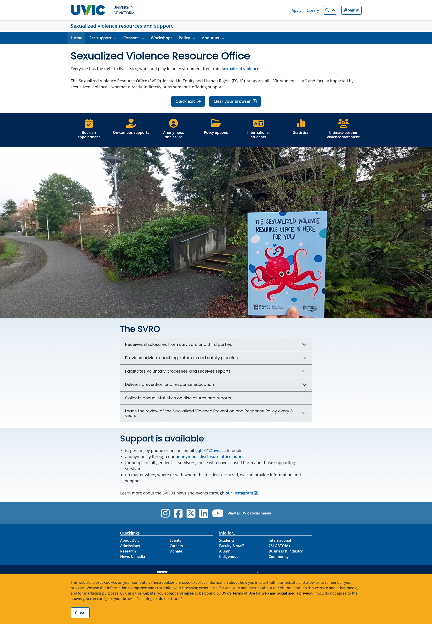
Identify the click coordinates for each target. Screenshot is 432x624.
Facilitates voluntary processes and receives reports (178, 371)
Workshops (162, 37)
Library (313, 10)
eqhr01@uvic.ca (210, 450)
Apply (297, 10)
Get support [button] (100, 37)
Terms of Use (243, 593)
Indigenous (228, 556)
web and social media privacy (287, 593)
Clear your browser (232, 101)
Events (175, 540)
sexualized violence (240, 68)
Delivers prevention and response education (169, 384)
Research (128, 551)
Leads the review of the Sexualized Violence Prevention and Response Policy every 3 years (209, 413)
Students (226, 540)
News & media (132, 556)
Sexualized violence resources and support (122, 25)
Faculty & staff (231, 545)
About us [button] (210, 37)
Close (80, 612)
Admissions (130, 545)
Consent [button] (131, 37)
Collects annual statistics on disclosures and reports (178, 398)
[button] (330, 10)
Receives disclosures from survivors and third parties (178, 344)
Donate (176, 551)
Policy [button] (184, 37)
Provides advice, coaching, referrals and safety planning (181, 357)
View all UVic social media (249, 513)
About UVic (129, 540)
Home (76, 37)
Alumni (225, 551)
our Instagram (239, 493)
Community (279, 556)
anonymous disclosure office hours (210, 456)
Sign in (353, 10)
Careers (176, 545)
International (280, 540)
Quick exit (185, 101)
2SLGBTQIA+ (279, 545)
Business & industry (286, 551)
